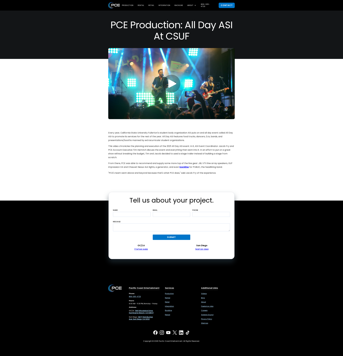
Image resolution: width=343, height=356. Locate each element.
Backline (179, 5)
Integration (164, 5)
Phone (195, 210)
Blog (203, 298)
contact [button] (227, 5)
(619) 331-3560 (201, 249)
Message (117, 222)
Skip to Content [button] (13, 3)
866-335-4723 (205, 5)
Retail (151, 5)
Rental (141, 5)
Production (127, 5)
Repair (167, 315)
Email (155, 210)
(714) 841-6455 (141, 249)
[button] (192, 5)
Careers (204, 310)
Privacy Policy (206, 319)
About (203, 302)
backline (184, 167)
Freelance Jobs (207, 306)
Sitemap (204, 323)
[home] (114, 5)
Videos (204, 294)
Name (115, 210)
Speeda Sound (207, 315)
